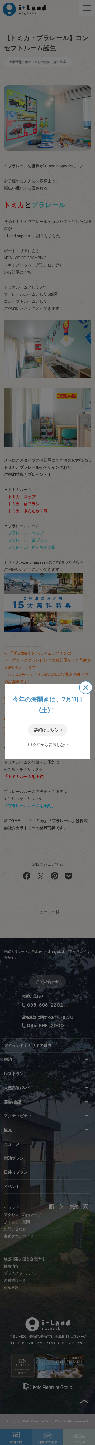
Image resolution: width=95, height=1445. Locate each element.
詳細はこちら (46, 730)
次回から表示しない (50, 745)
